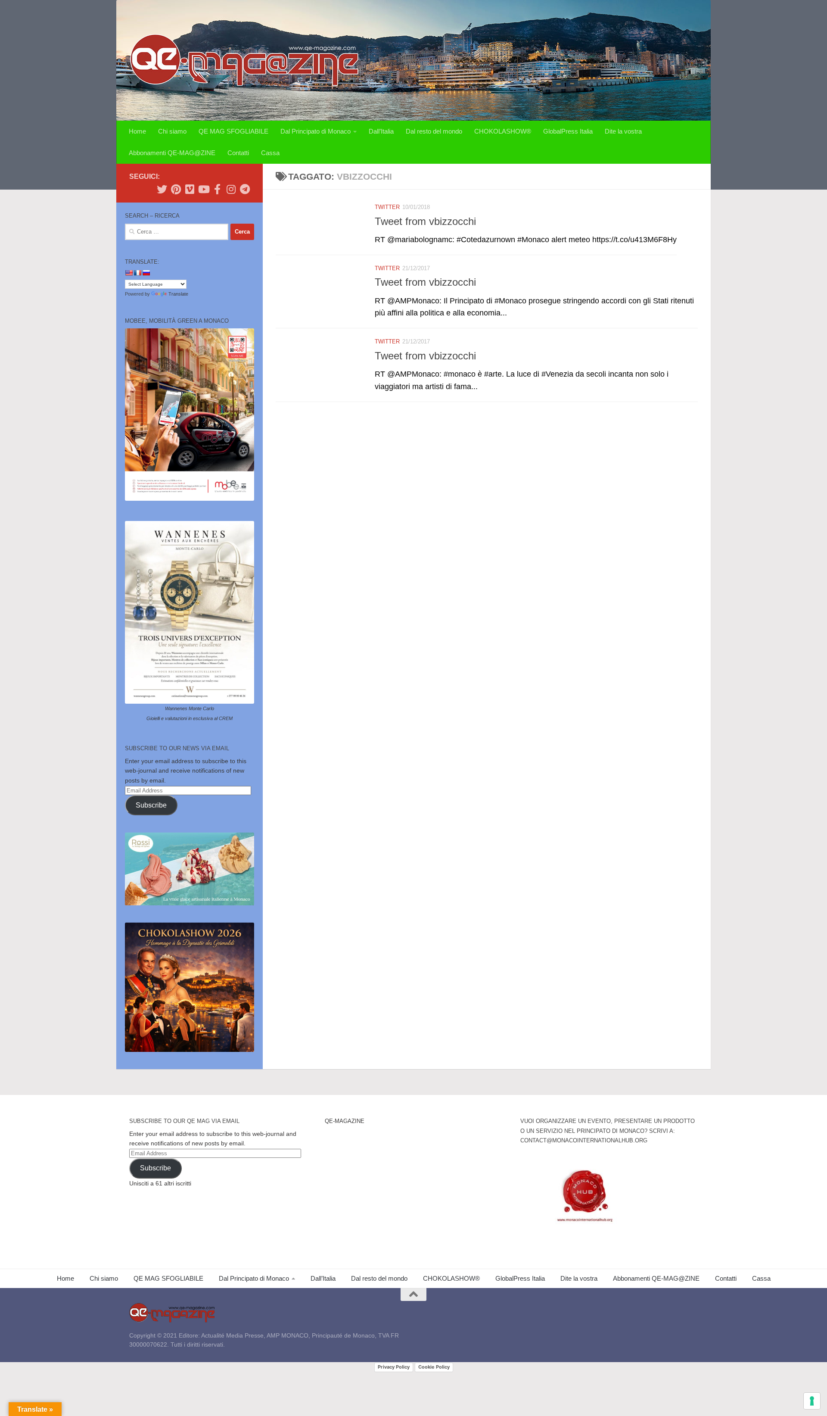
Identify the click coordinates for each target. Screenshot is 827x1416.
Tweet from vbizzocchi (425, 221)
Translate (178, 293)
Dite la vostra (623, 131)
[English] (129, 272)
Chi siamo (172, 131)
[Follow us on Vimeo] (189, 189)
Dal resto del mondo (434, 131)
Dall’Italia (381, 131)
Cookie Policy (434, 1367)
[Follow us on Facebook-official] (217, 189)
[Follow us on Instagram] (231, 189)
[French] (137, 272)
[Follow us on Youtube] (203, 189)
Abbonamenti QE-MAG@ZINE (172, 152)
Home (137, 131)
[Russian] (146, 272)
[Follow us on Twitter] (162, 189)
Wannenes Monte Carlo (189, 708)
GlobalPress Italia (568, 131)
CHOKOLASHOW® (502, 131)
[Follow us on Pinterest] (176, 189)
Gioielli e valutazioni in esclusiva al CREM (189, 718)
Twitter (387, 207)
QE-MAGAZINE (344, 1121)
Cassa (270, 152)
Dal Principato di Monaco (315, 131)
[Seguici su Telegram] (244, 189)
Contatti (238, 152)
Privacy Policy (394, 1367)
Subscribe (151, 805)
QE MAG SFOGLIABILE (233, 131)
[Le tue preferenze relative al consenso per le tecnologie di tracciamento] (812, 1401)
